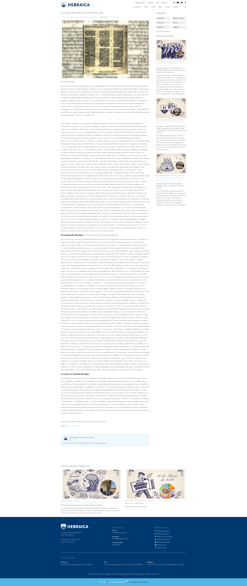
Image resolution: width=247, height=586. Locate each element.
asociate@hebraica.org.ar (120, 539)
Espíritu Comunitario (161, 177)
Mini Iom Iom (158, 500)
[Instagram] (174, 2)
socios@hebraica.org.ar (119, 533)
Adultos (62, 502)
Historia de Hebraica (179, 63)
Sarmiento (151, 3)
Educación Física (160, 63)
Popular (161, 65)
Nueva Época (174, 179)
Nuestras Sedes (140, 3)
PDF (175, 500)
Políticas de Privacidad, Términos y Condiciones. (145, 574)
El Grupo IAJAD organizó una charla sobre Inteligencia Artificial (81, 505)
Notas (117, 17)
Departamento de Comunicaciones (81, 437)
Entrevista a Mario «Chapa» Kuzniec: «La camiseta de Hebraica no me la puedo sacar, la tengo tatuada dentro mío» (170, 70)
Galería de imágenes (169, 63)
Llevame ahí (117, 545)
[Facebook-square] (182, 2)
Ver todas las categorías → (164, 31)
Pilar (157, 3)
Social (183, 179)
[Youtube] (178, 2)
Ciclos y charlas (68, 502)
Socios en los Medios (168, 65)
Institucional (178, 121)
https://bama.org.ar (73, 426)
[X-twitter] (185, 2)
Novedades (168, 179)
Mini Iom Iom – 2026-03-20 (134, 503)
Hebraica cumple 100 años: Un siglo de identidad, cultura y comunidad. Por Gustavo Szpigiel (170, 185)
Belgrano (164, 3)
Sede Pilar (102, 502)
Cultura (112, 17)
